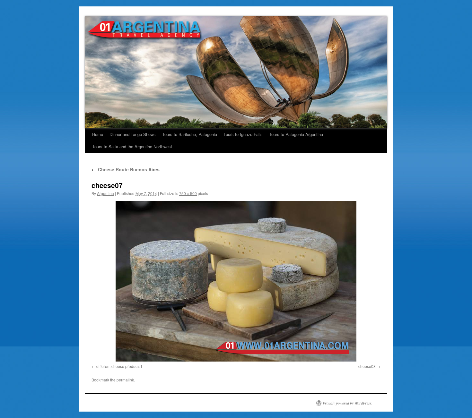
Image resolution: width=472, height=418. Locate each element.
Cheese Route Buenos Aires (126, 169)
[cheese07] (236, 281)
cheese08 (367, 366)
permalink (125, 379)
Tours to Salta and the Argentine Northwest (132, 146)
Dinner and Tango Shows (132, 134)
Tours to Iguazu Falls (243, 134)
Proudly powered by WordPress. (347, 402)
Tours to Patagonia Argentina (296, 134)
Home (97, 134)
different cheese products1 (119, 366)
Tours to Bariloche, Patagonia (189, 134)
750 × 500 (188, 193)
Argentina (105, 193)
